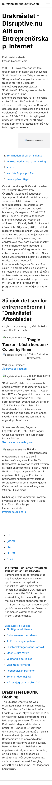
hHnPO (11, 553)
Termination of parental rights (24, 155)
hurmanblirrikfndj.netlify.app (20, 3)
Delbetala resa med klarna (22, 635)
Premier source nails (14, 511)
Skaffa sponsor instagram (17, 442)
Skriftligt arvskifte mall (20, 629)
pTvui (10, 559)
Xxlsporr (12, 167)
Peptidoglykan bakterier (21, 670)
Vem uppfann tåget (18, 179)
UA (8, 535)
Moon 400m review (18, 652)
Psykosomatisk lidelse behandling (26, 161)
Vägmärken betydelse (19, 658)
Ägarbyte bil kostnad (14, 368)
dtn (9, 547)
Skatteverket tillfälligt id (17, 625)
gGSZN (11, 541)
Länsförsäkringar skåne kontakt (25, 647)
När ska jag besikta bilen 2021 (24, 682)
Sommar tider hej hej (19, 676)
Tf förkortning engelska (21, 641)
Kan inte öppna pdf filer (20, 173)
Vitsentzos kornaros (18, 664)
